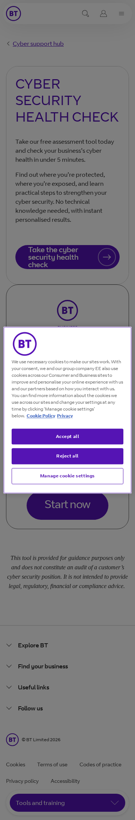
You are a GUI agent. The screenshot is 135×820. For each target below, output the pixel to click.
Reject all (67, 456)
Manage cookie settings (67, 475)
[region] (67, 410)
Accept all (68, 436)
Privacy (65, 415)
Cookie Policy (41, 415)
